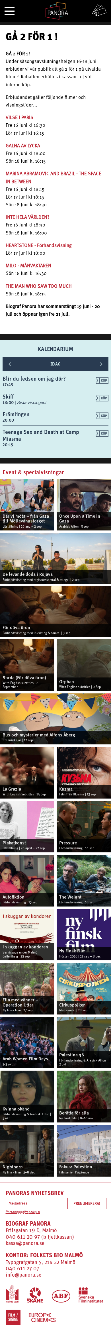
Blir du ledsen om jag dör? (34, 378)
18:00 (9, 402)
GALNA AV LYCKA (23, 146)
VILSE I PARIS (19, 117)
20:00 (8, 420)
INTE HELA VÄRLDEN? (27, 217)
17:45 (8, 384)
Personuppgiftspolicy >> (23, 1212)
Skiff (8, 396)
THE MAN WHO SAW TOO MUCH (39, 286)
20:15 (8, 444)
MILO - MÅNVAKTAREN (28, 266)
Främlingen (16, 414)
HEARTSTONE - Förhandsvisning (39, 245)
